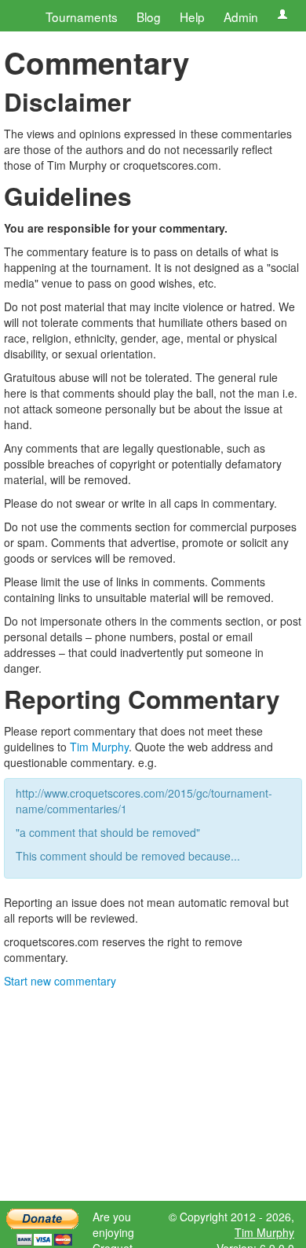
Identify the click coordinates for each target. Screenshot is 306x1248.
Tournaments (82, 16)
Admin (241, 16)
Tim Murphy (99, 746)
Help (192, 16)
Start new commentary (60, 981)
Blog (149, 16)
